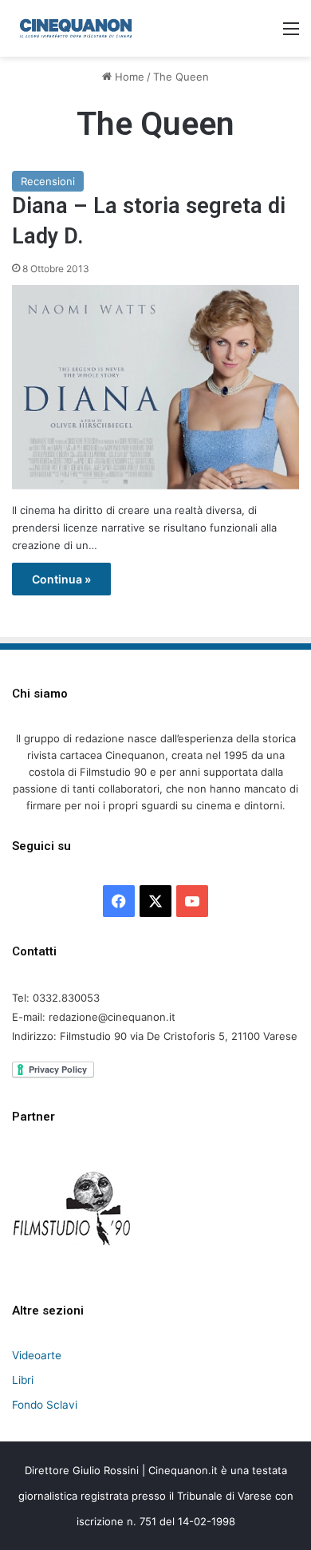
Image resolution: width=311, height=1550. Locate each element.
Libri (22, 1380)
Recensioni (48, 181)
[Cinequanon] (76, 28)
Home (128, 76)
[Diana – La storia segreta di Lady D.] (155, 387)
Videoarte (36, 1355)
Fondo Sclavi (44, 1404)
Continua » (61, 579)
